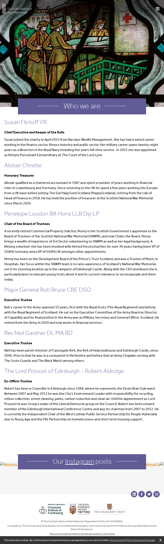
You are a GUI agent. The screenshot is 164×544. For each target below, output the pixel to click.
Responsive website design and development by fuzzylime (82, 533)
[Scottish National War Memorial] (17, 8)
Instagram (79, 461)
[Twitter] (149, 494)
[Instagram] (156, 494)
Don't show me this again (141, 540)
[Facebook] (141, 494)
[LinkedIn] (134, 494)
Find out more (117, 540)
